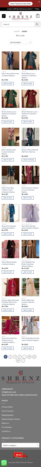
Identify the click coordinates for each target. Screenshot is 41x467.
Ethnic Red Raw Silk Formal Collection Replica (9, 152)
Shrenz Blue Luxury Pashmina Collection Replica (29, 76)
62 (18, 361)
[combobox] (20, 445)
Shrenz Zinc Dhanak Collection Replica (9, 227)
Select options (28, 159)
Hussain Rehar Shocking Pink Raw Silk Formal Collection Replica (10, 302)
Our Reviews (7, 427)
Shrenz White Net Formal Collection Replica (28, 302)
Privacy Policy (7, 407)
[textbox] (20, 445)
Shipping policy (8, 415)
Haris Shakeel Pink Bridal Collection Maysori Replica (28, 264)
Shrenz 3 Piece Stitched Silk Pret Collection (30, 151)
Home (17, 31)
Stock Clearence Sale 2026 (20, 4)
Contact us (6, 431)
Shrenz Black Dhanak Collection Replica (9, 263)
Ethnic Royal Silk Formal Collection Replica (10, 75)
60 (29, 357)
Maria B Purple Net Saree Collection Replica (30, 227)
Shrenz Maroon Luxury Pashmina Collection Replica (30, 114)
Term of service (7, 411)
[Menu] (4, 16)
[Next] (23, 361)
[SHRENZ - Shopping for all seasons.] (20, 16)
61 (34, 357)
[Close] (39, 2)
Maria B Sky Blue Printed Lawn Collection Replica (30, 339)
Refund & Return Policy (11, 419)
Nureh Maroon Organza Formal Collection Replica (30, 190)
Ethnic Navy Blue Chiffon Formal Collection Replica (8, 190)
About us (5, 423)
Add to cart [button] (7, 83)
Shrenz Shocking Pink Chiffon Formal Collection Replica (9, 340)
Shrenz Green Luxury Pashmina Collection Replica (9, 114)
